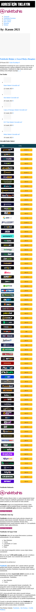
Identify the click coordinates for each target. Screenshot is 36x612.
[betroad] (7, 391)
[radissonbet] (7, 341)
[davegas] (7, 310)
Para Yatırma (7, 20)
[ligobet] (7, 446)
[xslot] (7, 219)
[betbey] (7, 360)
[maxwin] (7, 210)
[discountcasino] (7, 414)
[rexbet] (7, 419)
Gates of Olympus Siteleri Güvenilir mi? (15, 110)
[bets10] (7, 396)
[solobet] (7, 305)
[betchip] (7, 455)
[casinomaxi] (7, 405)
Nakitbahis (16, 608)
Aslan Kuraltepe (14, 62)
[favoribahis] (7, 337)
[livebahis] (7, 260)
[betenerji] (7, 228)
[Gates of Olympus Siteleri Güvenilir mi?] (7, 107)
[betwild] (7, 450)
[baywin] (7, 323)
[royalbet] (7, 246)
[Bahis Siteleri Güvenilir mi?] (7, 131)
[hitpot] (7, 473)
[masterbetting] (7, 464)
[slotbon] (7, 273)
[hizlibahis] (7, 242)
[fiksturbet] (7, 296)
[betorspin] (7, 332)
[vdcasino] (7, 437)
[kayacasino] (7, 346)
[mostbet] (7, 291)
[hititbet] (7, 351)
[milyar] (7, 460)
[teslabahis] (7, 328)
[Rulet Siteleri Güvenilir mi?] (7, 82)
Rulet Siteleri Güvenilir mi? (12, 85)
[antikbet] (7, 196)
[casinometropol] (7, 410)
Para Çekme (7, 21)
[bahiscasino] (7, 382)
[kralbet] (7, 469)
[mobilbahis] (7, 169)
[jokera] (7, 232)
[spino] (7, 482)
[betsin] (7, 214)
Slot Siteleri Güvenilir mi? (11, 97)
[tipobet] (7, 255)
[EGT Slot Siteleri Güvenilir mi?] (7, 119)
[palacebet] (7, 314)
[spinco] (7, 287)
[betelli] (7, 355)
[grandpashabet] (7, 182)
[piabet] (7, 369)
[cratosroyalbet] (7, 201)
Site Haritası (24, 608)
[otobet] (7, 155)
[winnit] (7, 237)
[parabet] (7, 264)
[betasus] (7, 319)
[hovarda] (7, 364)
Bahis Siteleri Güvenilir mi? (12, 134)
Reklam (6, 25)
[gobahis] (7, 428)
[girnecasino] (7, 178)
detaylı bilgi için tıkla (6, 511)
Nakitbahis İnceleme (10, 18)
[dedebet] (7, 205)
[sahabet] (7, 282)
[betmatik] (7, 160)
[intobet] (7, 373)
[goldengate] (7, 173)
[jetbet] (7, 378)
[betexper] (7, 432)
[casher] (7, 478)
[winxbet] (7, 269)
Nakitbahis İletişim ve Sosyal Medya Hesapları (17, 59)
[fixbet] (7, 164)
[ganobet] (7, 151)
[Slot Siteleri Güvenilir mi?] (7, 94)
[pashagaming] (7, 192)
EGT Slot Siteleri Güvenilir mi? (13, 122)
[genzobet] (7, 441)
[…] (19, 70)
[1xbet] (7, 301)
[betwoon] (7, 251)
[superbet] (7, 278)
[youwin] (7, 400)
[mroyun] (7, 423)
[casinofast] (7, 187)
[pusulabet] (7, 387)
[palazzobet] (7, 223)
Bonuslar (6, 23)
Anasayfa (6, 16)
